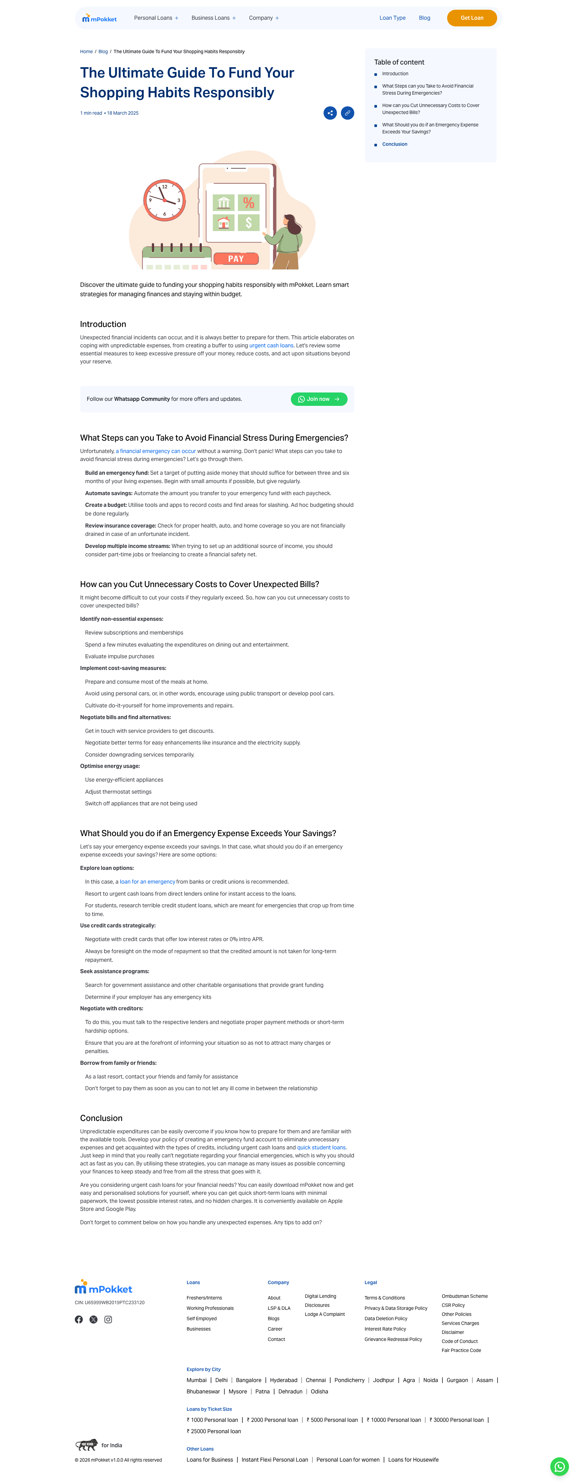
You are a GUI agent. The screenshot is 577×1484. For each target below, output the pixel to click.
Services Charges (460, 1323)
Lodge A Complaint (325, 1314)
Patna (262, 1391)
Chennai (316, 1380)
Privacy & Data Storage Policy (396, 1308)
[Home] (100, 18)
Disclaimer (453, 1332)
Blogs (273, 1319)
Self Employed (202, 1319)
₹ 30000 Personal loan (456, 1419)
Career (275, 1329)
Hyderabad (284, 1380)
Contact (276, 1339)
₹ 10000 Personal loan (394, 1419)
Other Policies (456, 1314)
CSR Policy (453, 1305)
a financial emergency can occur (156, 451)
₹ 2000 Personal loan (272, 1419)
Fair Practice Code (461, 1350)
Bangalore (248, 1380)
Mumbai (197, 1380)
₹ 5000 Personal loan (332, 1419)
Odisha (319, 1391)
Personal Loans (153, 17)
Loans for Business (210, 1459)
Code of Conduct (460, 1341)
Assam (484, 1380)
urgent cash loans (271, 345)
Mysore (238, 1391)
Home (86, 51)
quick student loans (321, 1147)
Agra (409, 1380)
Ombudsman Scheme (465, 1296)
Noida (430, 1380)
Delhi (221, 1380)
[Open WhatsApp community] (559, 1466)
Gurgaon (457, 1380)
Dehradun (290, 1391)
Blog (424, 17)
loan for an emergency (147, 881)
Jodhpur (383, 1380)
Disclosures (317, 1305)
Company (261, 17)
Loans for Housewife (413, 1459)
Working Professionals (210, 1308)
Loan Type (393, 17)
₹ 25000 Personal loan (214, 1431)
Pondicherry (350, 1380)
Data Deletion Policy (386, 1319)
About (274, 1298)
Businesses (199, 1329)
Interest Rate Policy (385, 1329)
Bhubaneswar (203, 1391)
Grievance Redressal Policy (393, 1339)
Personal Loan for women (348, 1459)
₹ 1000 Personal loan (212, 1419)
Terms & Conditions (385, 1298)
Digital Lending (320, 1296)
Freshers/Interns (204, 1298)
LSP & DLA (279, 1308)
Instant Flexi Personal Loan (275, 1459)
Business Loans (211, 17)
